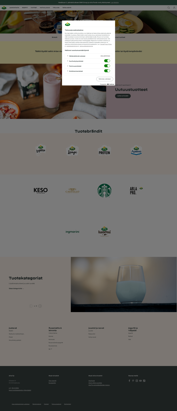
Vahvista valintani (105, 79)
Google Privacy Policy (106, 44)
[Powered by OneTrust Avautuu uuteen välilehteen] (107, 84)
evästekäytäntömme (72, 46)
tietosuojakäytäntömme (86, 46)
